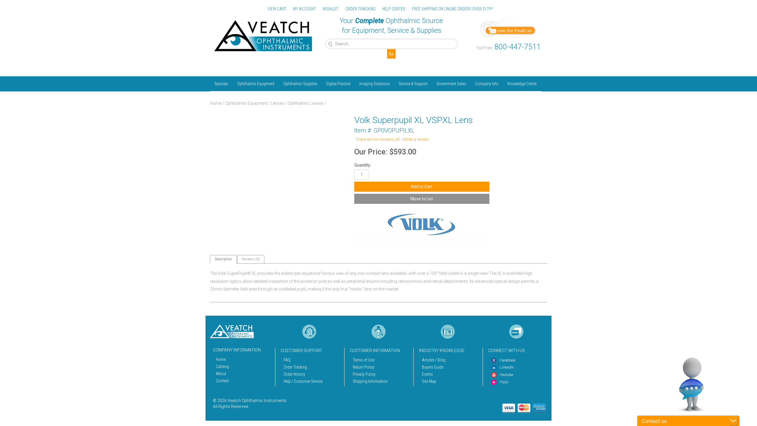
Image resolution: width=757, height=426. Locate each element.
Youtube (506, 374)
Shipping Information (370, 381)
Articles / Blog (433, 360)
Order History (294, 374)
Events (427, 374)
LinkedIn (507, 367)
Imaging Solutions (374, 83)
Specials (221, 83)
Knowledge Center (522, 83)
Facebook (508, 360)
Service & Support (413, 83)
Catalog (222, 366)
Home (215, 103)
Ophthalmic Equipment (255, 83)
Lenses (277, 103)
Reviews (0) (251, 259)
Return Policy (363, 367)
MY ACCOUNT (304, 9)
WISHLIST (331, 9)
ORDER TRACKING (360, 9)
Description (223, 259)
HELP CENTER (393, 9)
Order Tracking (295, 367)
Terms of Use (363, 360)
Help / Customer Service (303, 381)
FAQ (287, 360)
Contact (222, 380)
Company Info (487, 83)
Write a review (416, 139)
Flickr (504, 382)
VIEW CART (277, 9)
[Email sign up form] (508, 26)
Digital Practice (338, 83)
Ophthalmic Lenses (305, 103)
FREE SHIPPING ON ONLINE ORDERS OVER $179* (452, 9)
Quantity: (362, 165)
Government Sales (451, 83)
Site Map (429, 381)
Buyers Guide (432, 367)
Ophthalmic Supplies (300, 83)
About (221, 373)
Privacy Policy (364, 374)
